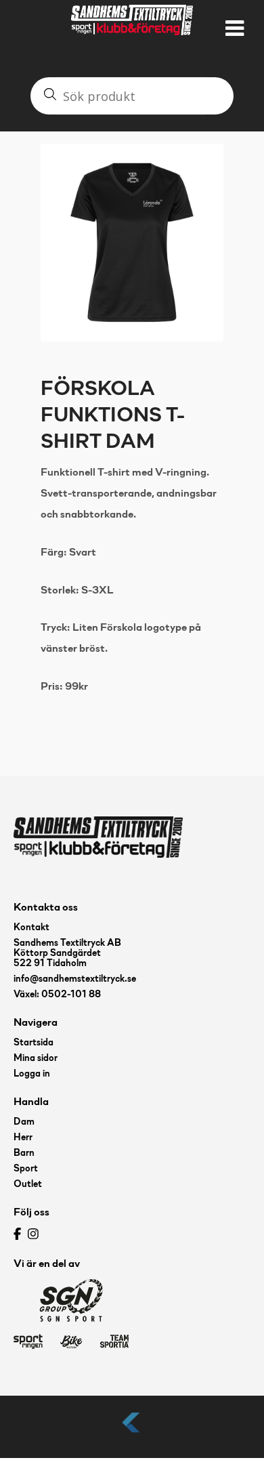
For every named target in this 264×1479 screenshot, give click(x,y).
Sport (26, 1169)
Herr (23, 1138)
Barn (24, 1153)
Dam (24, 1122)
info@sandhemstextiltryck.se (75, 979)
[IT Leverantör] (132, 1433)
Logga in (32, 1074)
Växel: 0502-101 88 (57, 995)
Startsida (33, 1043)
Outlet (28, 1185)
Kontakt (31, 928)
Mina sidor (36, 1059)
